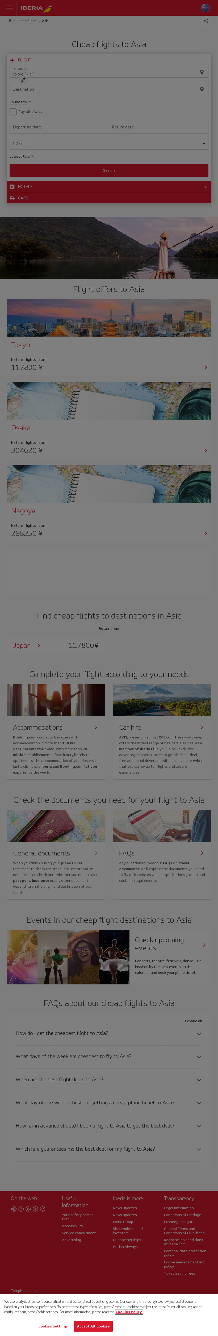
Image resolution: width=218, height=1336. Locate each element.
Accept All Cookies (93, 1326)
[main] (109, 1315)
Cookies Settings (53, 1326)
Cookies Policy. (129, 1312)
